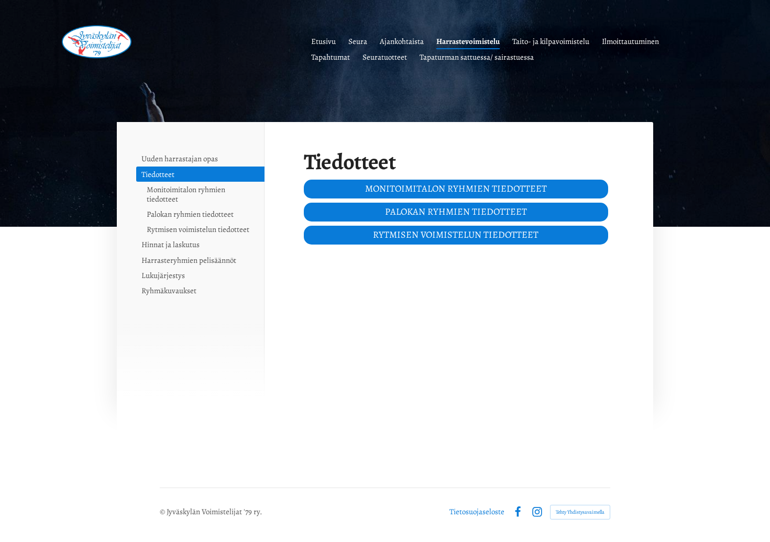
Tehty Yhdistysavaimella (580, 511)
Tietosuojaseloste (476, 512)
